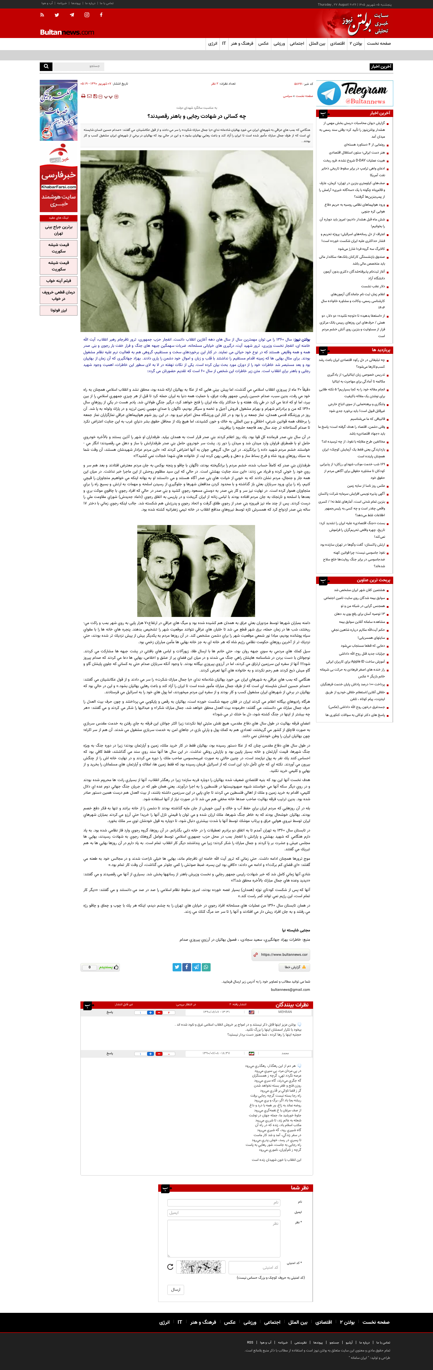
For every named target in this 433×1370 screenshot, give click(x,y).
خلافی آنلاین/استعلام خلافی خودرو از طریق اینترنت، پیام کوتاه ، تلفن (355, 696)
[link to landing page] (363, 23)
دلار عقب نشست (373, 286)
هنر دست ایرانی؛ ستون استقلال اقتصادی (357, 152)
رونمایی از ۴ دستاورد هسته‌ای (364, 144)
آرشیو (349, 1342)
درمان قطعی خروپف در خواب (58, 295)
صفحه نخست (379, 43)
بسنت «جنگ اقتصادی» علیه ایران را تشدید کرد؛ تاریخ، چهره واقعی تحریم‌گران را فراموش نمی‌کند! (352, 530)
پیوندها (76, 3)
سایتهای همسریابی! (371, 638)
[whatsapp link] (206, 967)
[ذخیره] (95, 96)
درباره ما (90, 3)
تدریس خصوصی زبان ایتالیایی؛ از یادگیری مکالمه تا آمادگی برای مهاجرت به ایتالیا (356, 378)
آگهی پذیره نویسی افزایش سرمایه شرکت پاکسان (351, 493)
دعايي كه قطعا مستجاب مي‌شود (363, 645)
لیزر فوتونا (59, 310)
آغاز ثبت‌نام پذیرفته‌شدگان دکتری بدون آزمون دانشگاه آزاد (354, 275)
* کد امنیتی (294, 1263)
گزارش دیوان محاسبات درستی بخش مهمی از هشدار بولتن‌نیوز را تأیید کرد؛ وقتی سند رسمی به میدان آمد (352, 130)
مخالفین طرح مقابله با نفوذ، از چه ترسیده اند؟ (353, 441)
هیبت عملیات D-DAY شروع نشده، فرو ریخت (337, 66)
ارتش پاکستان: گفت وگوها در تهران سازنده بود (352, 544)
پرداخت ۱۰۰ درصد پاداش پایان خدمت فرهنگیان (352, 684)
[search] (46, 66)
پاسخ (110, 1012)
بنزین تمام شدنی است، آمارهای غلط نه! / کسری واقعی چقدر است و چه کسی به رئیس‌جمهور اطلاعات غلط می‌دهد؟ (351, 508)
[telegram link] (196, 967)
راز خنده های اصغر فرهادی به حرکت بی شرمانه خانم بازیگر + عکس (352, 673)
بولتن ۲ (356, 43)
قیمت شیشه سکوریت (58, 248)
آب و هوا (47, 3)
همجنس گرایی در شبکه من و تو (363, 606)
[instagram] (87, 15)
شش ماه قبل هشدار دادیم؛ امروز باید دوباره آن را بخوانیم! (352, 223)
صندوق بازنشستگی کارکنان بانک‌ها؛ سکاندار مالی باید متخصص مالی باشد (352, 260)
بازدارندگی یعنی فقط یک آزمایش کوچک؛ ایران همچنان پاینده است (353, 453)
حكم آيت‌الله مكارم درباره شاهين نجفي (358, 630)
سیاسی (287, 96)
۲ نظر (214, 83)
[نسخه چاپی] (82, 96)
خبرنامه (62, 3)
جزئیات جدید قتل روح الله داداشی (362, 653)
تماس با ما (107, 3)
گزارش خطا (292, 967)
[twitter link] (177, 967)
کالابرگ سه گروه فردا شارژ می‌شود (361, 249)
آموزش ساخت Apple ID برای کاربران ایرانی (355, 661)
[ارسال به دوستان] (89, 96)
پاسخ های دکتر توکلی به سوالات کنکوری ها (355, 715)
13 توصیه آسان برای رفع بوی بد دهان (359, 614)
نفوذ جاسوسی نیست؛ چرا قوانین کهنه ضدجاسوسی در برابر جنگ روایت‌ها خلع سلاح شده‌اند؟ (354, 559)
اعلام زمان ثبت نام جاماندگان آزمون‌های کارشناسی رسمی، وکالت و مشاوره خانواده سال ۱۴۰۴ (353, 301)
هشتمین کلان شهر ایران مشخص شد (359, 590)
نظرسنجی (301, 1342)
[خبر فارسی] (58, 177)
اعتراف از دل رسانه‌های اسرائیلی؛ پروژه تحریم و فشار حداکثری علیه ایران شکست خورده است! (353, 238)
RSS (250, 1342)
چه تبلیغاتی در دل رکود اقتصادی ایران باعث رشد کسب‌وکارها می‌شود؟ (352, 363)
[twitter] (57, 16)
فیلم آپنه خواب (58, 281)
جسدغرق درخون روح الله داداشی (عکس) (356, 707)
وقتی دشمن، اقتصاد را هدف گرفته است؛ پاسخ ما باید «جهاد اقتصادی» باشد (351, 430)
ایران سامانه (359, 1358)
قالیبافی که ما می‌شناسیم (368, 419)
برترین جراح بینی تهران (58, 230)
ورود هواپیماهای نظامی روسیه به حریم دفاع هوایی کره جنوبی (355, 208)
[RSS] (44, 15)
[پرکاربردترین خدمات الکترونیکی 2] (58, 110)
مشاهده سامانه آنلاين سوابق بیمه (362, 622)
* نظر (298, 1222)
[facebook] (101, 15)
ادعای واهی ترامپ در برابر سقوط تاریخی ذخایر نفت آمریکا (353, 172)
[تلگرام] (354, 93)
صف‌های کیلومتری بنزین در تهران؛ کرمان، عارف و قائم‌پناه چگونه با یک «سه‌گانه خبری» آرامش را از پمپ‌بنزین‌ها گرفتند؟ (352, 190)
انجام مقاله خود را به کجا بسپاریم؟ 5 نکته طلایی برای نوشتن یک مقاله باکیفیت (352, 393)
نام (300, 1201)
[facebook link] (186, 967)
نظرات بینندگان (292, 1004)
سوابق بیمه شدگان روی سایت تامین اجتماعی (354, 598)
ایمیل (298, 1212)
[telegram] (72, 15)
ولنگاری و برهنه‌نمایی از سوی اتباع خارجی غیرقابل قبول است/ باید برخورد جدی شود (356, 408)
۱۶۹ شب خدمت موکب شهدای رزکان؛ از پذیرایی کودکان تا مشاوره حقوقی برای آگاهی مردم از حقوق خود (352, 471)
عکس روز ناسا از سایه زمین (366, 485)
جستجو (334, 1342)
